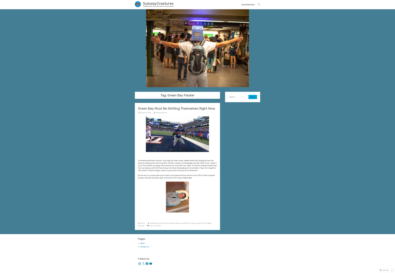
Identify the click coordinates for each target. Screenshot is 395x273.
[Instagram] (139, 263)
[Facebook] (147, 263)
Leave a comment (155, 226)
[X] (143, 263)
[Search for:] (238, 97)
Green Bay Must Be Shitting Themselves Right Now (176, 108)
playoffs (199, 223)
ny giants (193, 223)
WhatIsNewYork (248, 4)
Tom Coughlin (206, 223)
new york (183, 223)
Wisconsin (141, 226)
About (142, 243)
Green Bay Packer (164, 223)
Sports (143, 223)
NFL (188, 223)
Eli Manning (153, 223)
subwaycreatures (161, 113)
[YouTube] (150, 263)
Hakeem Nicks (174, 223)
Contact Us (144, 247)
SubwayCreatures (158, 3)
